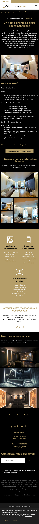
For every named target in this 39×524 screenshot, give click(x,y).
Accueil (3, 13)
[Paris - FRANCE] (19, 357)
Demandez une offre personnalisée (19, 151)
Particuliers (6, 2)
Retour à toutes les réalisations (19, 415)
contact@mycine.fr (19, 447)
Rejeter (6, 520)
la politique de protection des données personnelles (19, 475)
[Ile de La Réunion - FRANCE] (19, 398)
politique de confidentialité (22, 499)
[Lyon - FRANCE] (19, 377)
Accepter (15, 520)
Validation (32, 465)
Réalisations (13, 13)
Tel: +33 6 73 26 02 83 (19, 444)
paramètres (28, 516)
